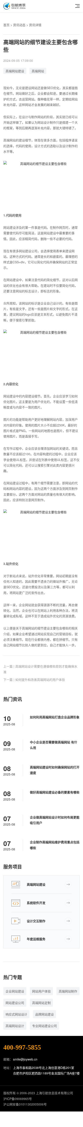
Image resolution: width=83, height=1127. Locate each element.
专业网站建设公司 (44, 1025)
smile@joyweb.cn (25, 1059)
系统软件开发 (36, 902)
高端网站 (38, 71)
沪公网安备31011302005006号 (25, 1104)
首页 (6, 25)
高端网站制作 (68, 991)
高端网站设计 (15, 1025)
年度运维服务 (36, 939)
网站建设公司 (15, 1002)
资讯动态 (19, 25)
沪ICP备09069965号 (17, 1098)
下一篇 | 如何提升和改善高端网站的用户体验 (34, 679)
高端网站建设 (15, 71)
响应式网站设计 (16, 1014)
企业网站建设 (15, 991)
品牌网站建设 (44, 1014)
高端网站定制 (41, 1002)
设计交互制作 (36, 921)
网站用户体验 (41, 991)
